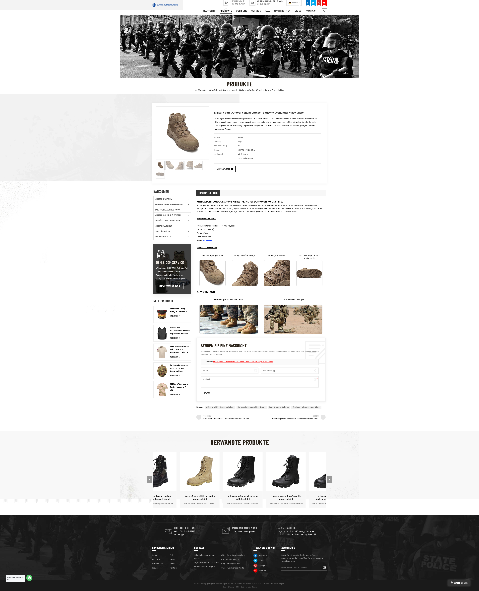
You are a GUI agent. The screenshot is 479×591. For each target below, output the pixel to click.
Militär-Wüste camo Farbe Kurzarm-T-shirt (179, 387)
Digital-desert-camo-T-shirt (206, 562)
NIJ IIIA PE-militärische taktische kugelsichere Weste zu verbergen (180, 330)
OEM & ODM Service (170, 262)
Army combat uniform (230, 563)
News (172, 559)
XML (237, 587)
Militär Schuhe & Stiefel (218, 90)
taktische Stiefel (237, 90)
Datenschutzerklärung (249, 587)
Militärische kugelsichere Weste (204, 557)
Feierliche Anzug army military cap (178, 310)
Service (256, 11)
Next (329, 479)
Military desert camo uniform (233, 555)
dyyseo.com (256, 584)
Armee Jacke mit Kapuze (204, 566)
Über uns (241, 11)
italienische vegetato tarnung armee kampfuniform (179, 368)
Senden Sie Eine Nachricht (461, 584)
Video (298, 11)
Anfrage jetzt (223, 169)
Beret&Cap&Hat (163, 231)
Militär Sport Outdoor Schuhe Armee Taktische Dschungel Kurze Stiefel (243, 361)
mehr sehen (174, 316)
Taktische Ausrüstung (167, 209)
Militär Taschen (164, 226)
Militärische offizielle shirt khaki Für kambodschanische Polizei (179, 349)
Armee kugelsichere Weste (232, 568)
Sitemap (231, 587)
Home (154, 555)
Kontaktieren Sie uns (168, 286)
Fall (267, 11)
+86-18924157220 (238, 4)
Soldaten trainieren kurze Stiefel (306, 407)
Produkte (226, 11)
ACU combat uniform (230, 559)
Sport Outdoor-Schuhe (279, 407)
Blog (224, 587)
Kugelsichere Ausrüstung (169, 204)
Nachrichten (282, 11)
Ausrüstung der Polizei (167, 220)
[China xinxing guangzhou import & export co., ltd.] (165, 5)
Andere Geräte (163, 236)
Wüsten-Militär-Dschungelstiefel (220, 407)
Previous (149, 479)
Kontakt (311, 11)
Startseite (209, 11)
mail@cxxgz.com (263, 4)
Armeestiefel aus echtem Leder (251, 407)
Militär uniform (164, 199)
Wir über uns (157, 563)
